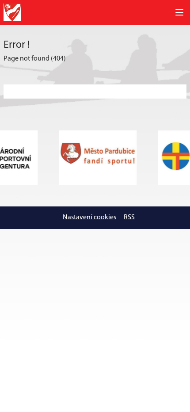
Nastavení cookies (89, 217)
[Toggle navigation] (179, 12)
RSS (129, 217)
